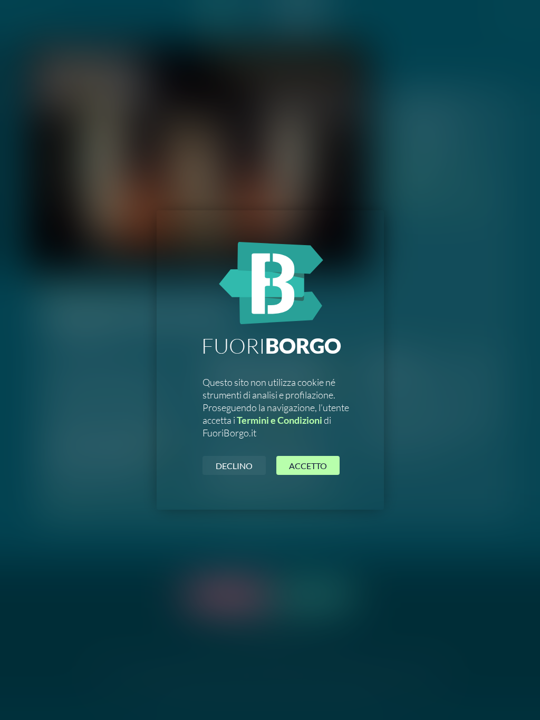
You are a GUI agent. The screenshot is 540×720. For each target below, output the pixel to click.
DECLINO (234, 466)
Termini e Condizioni (279, 420)
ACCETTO (308, 466)
